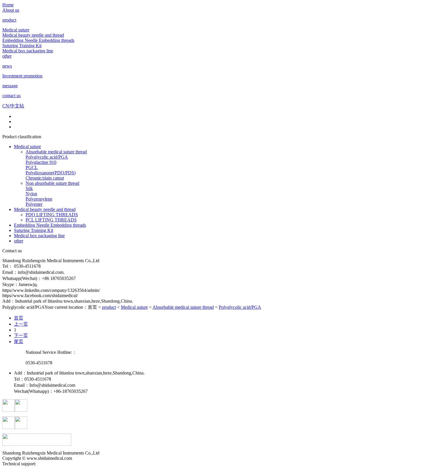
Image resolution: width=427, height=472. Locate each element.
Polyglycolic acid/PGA (47, 157)
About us (10, 10)
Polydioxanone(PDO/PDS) (51, 172)
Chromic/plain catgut (45, 177)
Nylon (31, 193)
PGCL (32, 167)
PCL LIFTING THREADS (51, 219)
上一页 (21, 324)
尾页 (18, 341)
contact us (11, 95)
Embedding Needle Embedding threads (38, 40)
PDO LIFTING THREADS (52, 214)
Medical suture (15, 29)
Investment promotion (22, 75)
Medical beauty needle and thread (33, 35)
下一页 (21, 335)
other (7, 56)
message (10, 85)
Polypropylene (39, 198)
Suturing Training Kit (22, 45)
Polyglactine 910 (41, 162)
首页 (18, 317)
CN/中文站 (13, 105)
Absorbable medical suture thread (56, 151)
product (9, 19)
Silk (29, 188)
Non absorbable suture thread (52, 183)
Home (8, 4)
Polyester (34, 204)
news (7, 65)
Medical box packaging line (27, 50)
